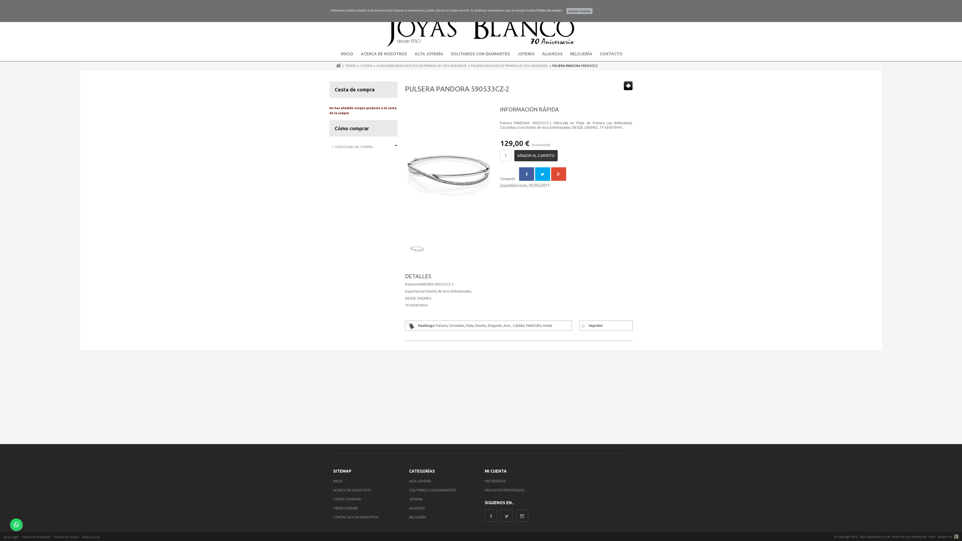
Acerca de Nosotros (384, 54)
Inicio (347, 54)
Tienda (350, 65)
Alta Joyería (429, 54)
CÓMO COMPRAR (347, 499)
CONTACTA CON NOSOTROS (356, 517)
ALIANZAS (417, 508)
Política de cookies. (549, 10)
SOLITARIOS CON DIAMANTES (432, 490)
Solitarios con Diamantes (480, 54)
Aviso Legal (11, 537)
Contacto (611, 54)
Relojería (581, 54)
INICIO (338, 481)
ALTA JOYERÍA (420, 481)
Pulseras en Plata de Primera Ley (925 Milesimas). (509, 65)
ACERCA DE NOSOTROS (352, 490)
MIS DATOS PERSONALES (505, 490)
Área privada (90, 537)
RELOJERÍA (417, 517)
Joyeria (526, 54)
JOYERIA (416, 499)
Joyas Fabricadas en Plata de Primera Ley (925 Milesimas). (421, 65)
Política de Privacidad (36, 537)
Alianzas (552, 54)
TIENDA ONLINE (345, 508)
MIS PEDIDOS (495, 481)
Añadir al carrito (536, 156)
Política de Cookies (66, 537)
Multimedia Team (923, 536)
